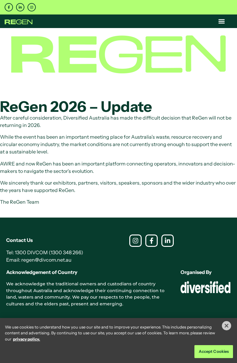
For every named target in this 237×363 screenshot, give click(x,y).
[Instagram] (31, 7)
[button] (222, 21)
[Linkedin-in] (20, 7)
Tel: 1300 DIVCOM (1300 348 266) (44, 252)
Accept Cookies (214, 351)
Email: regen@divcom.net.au (38, 260)
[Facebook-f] (9, 7)
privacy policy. (26, 338)
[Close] (226, 325)
